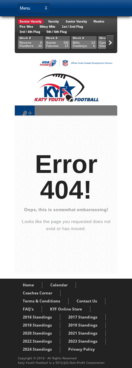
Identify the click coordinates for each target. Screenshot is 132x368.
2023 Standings (82, 341)
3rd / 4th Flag (30, 31)
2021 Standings (82, 333)
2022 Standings (37, 341)
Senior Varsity (31, 21)
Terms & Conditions (41, 301)
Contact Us (87, 301)
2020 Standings (37, 333)
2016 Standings (37, 317)
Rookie (99, 21)
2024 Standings (37, 349)
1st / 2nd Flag (72, 26)
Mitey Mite (47, 26)
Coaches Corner (37, 293)
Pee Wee (26, 26)
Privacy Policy (81, 349)
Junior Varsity (76, 21)
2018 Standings (37, 325)
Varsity (53, 21)
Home (28, 285)
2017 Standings (82, 317)
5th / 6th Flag (56, 31)
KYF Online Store (66, 309)
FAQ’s (28, 309)
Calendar (59, 285)
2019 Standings (82, 325)
